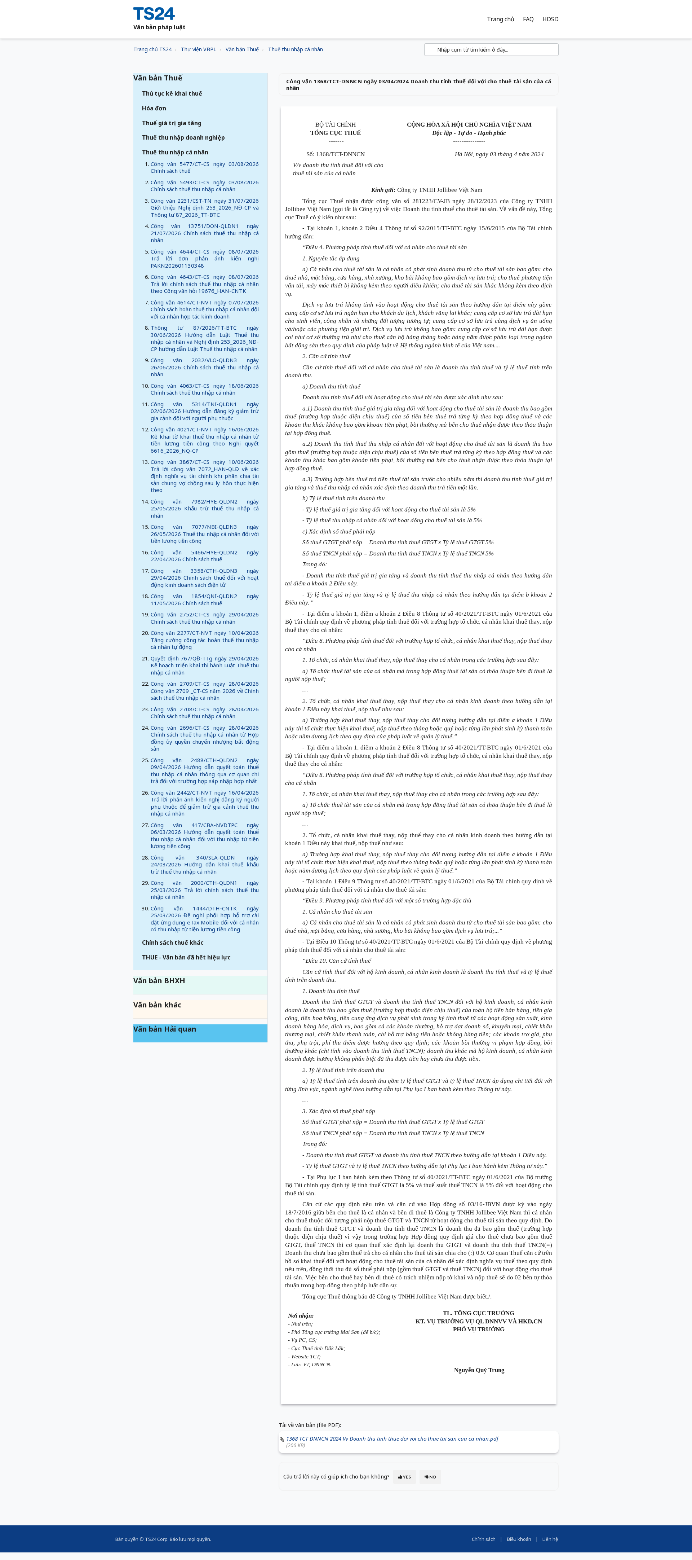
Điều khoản (519, 1539)
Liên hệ (550, 1539)
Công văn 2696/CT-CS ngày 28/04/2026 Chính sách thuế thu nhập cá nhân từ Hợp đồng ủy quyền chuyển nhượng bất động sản (205, 738)
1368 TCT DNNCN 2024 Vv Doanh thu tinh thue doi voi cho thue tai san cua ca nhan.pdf (392, 1438)
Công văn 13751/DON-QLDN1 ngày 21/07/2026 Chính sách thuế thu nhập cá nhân (205, 232)
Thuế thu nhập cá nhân (295, 49)
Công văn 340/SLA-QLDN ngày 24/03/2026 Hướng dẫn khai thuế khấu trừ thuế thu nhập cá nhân (205, 864)
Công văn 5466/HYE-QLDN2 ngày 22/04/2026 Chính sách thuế (205, 556)
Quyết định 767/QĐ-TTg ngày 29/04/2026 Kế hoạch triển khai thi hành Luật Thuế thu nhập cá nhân (205, 665)
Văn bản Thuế (242, 49)
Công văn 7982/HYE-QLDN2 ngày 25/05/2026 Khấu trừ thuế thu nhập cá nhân (205, 508)
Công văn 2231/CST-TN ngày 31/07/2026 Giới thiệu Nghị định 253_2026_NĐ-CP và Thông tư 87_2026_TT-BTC (205, 207)
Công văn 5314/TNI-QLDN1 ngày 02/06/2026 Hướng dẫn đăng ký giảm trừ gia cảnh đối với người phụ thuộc (205, 411)
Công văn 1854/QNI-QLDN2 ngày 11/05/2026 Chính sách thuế (205, 599)
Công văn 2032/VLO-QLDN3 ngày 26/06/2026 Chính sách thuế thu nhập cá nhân (205, 367)
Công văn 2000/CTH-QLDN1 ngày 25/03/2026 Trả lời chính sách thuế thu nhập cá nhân (205, 889)
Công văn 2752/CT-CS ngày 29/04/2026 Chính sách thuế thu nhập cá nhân (205, 618)
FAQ (528, 19)
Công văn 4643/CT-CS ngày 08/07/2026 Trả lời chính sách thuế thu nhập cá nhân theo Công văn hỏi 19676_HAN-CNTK (205, 283)
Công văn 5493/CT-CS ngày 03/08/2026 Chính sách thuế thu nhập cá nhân (205, 186)
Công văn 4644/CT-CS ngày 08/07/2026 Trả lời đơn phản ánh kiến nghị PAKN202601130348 (205, 258)
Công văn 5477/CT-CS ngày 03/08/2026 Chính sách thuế (205, 167)
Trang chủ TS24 (152, 49)
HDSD (550, 19)
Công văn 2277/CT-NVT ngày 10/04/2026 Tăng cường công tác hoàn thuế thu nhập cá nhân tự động (205, 639)
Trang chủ (500, 19)
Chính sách (484, 1539)
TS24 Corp (156, 1539)
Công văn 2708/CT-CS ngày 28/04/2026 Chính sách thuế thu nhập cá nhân (205, 713)
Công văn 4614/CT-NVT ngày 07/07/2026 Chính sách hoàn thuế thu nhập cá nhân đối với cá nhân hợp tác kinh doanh (205, 309)
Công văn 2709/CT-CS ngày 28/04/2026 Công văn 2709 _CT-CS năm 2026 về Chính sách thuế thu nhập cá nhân (205, 690)
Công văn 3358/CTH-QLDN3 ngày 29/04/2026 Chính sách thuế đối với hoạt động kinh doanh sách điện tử (205, 577)
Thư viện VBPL (198, 49)
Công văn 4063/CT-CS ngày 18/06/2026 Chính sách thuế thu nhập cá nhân (205, 389)
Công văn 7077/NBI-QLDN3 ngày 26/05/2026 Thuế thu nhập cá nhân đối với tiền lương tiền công (205, 533)
